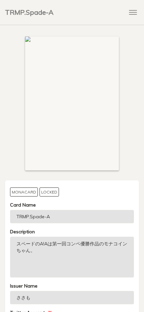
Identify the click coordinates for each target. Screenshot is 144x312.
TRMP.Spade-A (29, 12)
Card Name (23, 205)
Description (22, 232)
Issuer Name (24, 286)
